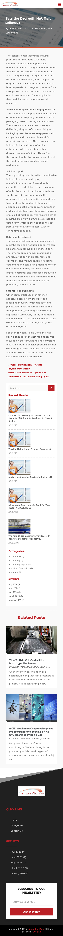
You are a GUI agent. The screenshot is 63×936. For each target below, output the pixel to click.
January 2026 (14, 600)
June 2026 (13, 588)
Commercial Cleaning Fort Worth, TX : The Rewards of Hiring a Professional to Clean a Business (30, 418)
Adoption (13, 572)
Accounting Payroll (18, 564)
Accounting (14, 560)
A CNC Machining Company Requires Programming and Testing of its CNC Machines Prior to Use (31, 731)
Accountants (14, 556)
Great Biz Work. (36, 929)
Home (14, 819)
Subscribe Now (31, 911)
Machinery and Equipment (35, 667)
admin (12, 28)
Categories (17, 825)
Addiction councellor (19, 568)
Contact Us (17, 830)
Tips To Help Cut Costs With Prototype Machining (26, 662)
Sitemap (37, 931)
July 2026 (12, 584)
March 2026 (14, 596)
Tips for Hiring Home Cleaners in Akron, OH (30, 449)
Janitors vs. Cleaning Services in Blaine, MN (30, 477)
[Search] (51, 388)
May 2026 (13, 592)
